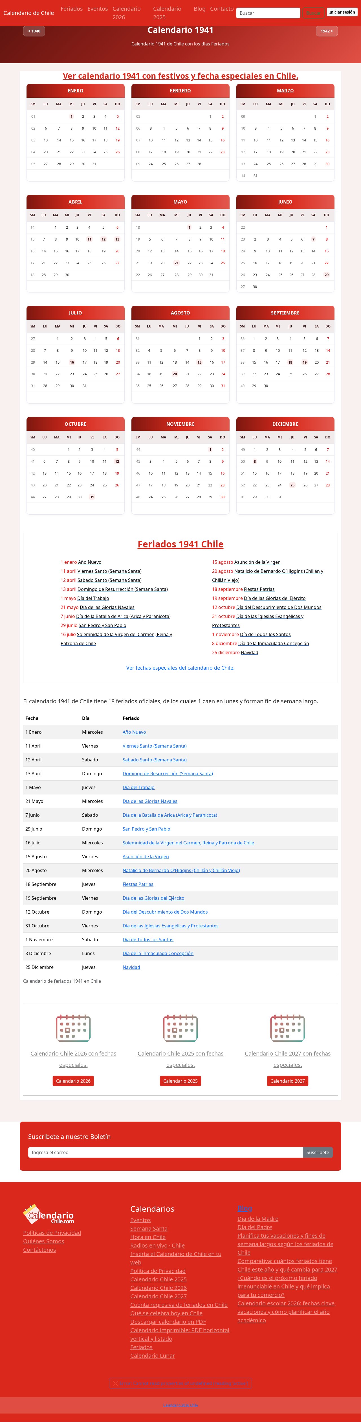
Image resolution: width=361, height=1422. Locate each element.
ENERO (76, 91)
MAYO (180, 202)
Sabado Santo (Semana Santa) (155, 760)
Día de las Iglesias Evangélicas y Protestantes (171, 926)
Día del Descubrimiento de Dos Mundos (165, 912)
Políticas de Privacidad (52, 1233)
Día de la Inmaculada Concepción (158, 953)
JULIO (75, 313)
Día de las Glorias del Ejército (153, 898)
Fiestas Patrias (138, 884)
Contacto (222, 8)
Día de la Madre (257, 1218)
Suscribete (318, 1152)
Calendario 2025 (167, 13)
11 (89, 239)
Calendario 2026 (127, 13)
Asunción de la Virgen (146, 856)
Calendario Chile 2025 (158, 1279)
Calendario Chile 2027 (158, 1296)
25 (292, 485)
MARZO (285, 91)
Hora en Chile (148, 1237)
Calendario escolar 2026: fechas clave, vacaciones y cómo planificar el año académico (286, 1311)
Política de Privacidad (158, 1271)
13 (117, 239)
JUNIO (285, 202)
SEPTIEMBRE (285, 313)
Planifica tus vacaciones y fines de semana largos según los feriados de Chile (285, 1244)
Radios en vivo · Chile (157, 1245)
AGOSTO (180, 313)
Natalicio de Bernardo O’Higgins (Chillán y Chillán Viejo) (181, 870)
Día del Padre (254, 1227)
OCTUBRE (75, 424)
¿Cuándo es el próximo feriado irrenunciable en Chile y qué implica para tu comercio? (283, 1286)
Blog (200, 8)
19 (305, 362)
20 (175, 373)
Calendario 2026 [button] (73, 1081)
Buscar (313, 13)
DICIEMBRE (285, 424)
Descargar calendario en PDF (168, 1321)
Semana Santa (149, 1228)
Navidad (131, 967)
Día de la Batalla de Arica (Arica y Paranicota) (170, 815)
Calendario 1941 (181, 30)
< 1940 (34, 31)
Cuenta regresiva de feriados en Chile (179, 1305)
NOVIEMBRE (180, 424)
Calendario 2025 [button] (180, 1081)
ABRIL (76, 202)
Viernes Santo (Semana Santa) (155, 746)
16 (72, 362)
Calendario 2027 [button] (287, 1081)
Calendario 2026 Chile (180, 1405)
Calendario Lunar (152, 1355)
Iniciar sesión (342, 12)
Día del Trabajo (139, 787)
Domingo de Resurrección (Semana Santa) (168, 773)
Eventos (97, 8)
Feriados (72, 8)
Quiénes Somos (43, 1241)
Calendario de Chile (28, 13)
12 (103, 239)
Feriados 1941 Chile (181, 544)
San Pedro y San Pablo (146, 829)
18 (290, 362)
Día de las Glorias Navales (150, 801)
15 (199, 362)
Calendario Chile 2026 (158, 1288)
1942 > (327, 31)
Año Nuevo (134, 732)
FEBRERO (180, 91)
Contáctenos (39, 1249)
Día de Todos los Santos (148, 939)
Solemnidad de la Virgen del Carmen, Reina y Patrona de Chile (188, 843)
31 (92, 496)
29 (327, 274)
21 (177, 262)
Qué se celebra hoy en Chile (166, 1313)
